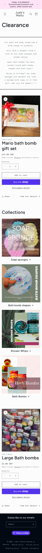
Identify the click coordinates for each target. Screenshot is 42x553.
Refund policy (18, 544)
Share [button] (7, 196)
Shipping (17, 157)
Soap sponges (19, 259)
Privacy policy (32, 544)
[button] (5, 14)
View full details (28, 196)
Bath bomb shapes (19, 305)
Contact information (30, 548)
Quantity (6, 162)
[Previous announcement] (4, 4)
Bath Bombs (19, 396)
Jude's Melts (19, 541)
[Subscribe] (33, 524)
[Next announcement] (37, 4)
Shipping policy (12, 548)
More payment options (21, 188)
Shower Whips (19, 350)
